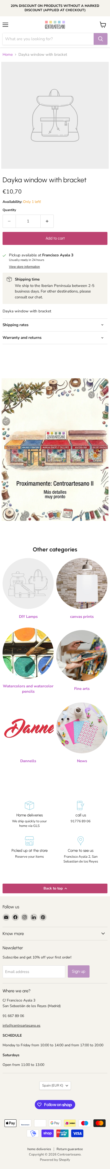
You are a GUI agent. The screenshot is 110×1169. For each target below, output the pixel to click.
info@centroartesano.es (21, 1025)
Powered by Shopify (55, 1160)
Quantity (9, 210)
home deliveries (39, 1149)
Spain (52, 1085)
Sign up (78, 971)
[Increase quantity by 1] (47, 221)
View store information (24, 267)
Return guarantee (70, 1149)
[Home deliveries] (29, 814)
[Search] (100, 39)
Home (8, 54)
